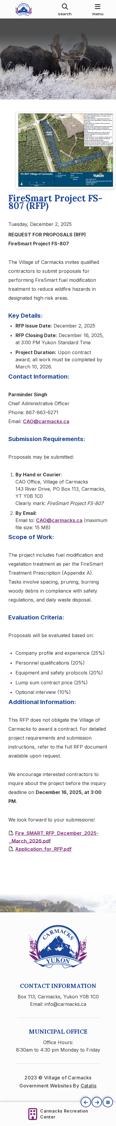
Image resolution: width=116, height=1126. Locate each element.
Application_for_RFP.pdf (43, 849)
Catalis (89, 1086)
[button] (86, 1102)
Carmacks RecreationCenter (64, 1113)
